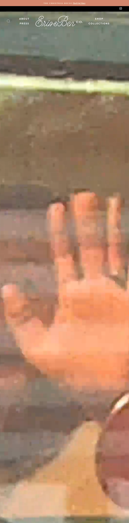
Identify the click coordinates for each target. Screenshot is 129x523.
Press (24, 23)
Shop (99, 18)
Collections (99, 23)
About (24, 18)
